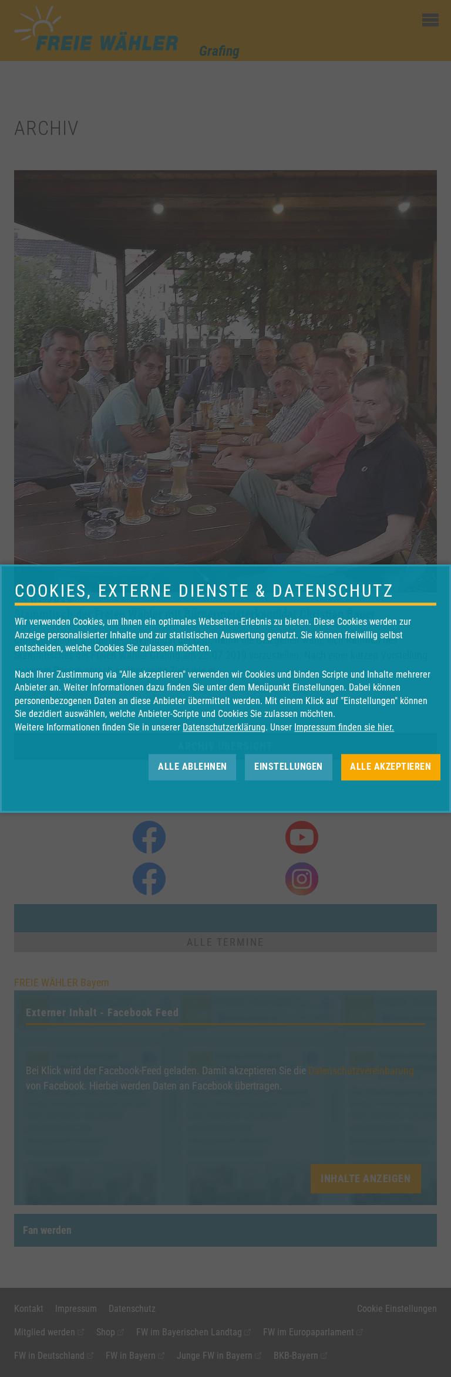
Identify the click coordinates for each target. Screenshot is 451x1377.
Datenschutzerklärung (224, 727)
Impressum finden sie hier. (344, 727)
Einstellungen (288, 766)
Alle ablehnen (192, 766)
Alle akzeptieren (390, 766)
